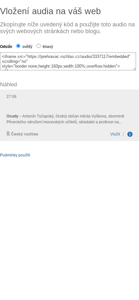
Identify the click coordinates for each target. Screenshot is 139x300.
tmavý (47, 46)
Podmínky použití (15, 155)
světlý (26, 46)
